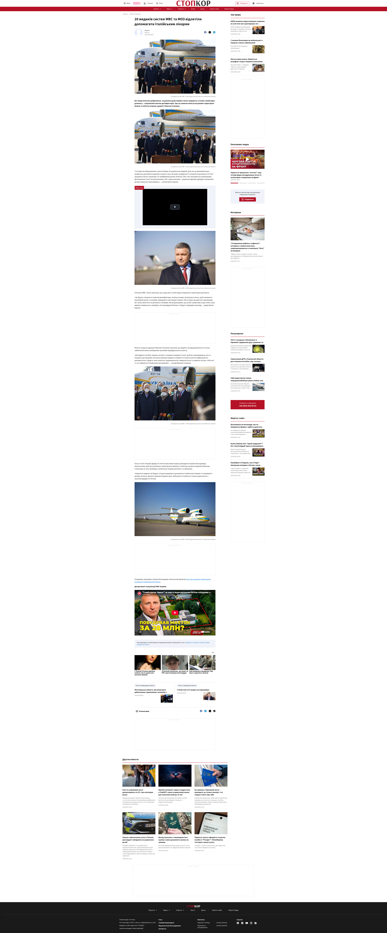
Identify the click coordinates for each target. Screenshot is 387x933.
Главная (125, 14)
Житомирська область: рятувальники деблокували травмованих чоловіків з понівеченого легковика (151, 692)
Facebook (195, 643)
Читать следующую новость (187, 685)
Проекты (156, 9)
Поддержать (244, 3)
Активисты (162, 929)
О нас (160, 920)
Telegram (189, 643)
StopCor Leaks (214, 9)
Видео (169, 9)
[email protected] (137, 928)
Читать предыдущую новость (145, 685)
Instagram (140, 645)
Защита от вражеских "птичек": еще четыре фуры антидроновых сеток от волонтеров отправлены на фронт (246, 175)
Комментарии (144, 711)
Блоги (193, 9)
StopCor (147, 30)
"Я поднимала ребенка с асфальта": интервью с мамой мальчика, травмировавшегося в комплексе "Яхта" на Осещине (247, 247)
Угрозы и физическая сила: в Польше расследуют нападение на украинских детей (138, 840)
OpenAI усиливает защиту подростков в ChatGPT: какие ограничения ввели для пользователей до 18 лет (174, 792)
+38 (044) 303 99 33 (247, 406)
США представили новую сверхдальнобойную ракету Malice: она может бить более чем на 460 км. (247, 380)
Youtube (201, 643)
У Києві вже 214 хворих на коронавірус (193, 690)
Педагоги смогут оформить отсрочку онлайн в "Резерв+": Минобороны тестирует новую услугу (210, 840)
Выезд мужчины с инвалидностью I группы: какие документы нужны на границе (173, 840)
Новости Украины (135, 14)
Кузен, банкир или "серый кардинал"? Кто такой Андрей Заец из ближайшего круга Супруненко (247, 446)
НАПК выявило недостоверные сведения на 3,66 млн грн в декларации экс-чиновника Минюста (248, 24)
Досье (202, 9)
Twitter (207, 643)
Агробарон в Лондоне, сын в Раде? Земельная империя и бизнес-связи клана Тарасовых (245, 465)
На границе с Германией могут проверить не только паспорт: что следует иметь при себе (209, 792)
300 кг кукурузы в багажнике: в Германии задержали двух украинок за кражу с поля (247, 342)
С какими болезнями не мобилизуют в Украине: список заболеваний (247, 41)
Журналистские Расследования (170, 926)
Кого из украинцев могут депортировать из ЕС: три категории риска (137, 792)
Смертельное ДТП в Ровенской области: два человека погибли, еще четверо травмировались (247, 361)
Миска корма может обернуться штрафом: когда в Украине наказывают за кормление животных (247, 61)
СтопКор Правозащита (166, 923)
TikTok (146, 645)
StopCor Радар (229, 9)
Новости (181, 9)
